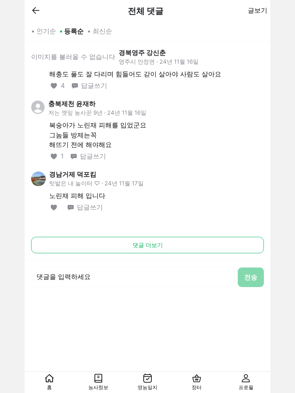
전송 (250, 277)
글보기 (257, 10)
